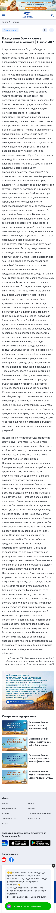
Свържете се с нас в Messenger (27, 906)
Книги (31, 803)
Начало (5, 22)
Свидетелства (9, 818)
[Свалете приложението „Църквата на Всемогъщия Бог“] (5, 843)
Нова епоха (34, 818)
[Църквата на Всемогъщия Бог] (28, 15)
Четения (15, 22)
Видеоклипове (9, 808)
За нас (5, 823)
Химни (31, 808)
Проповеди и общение (39, 813)
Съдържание (10, 30)
